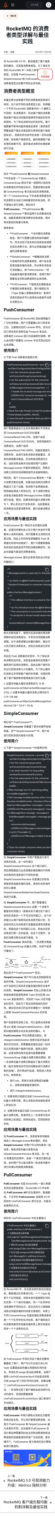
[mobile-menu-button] (13, 5)
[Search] (48, 5)
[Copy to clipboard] (47, 365)
